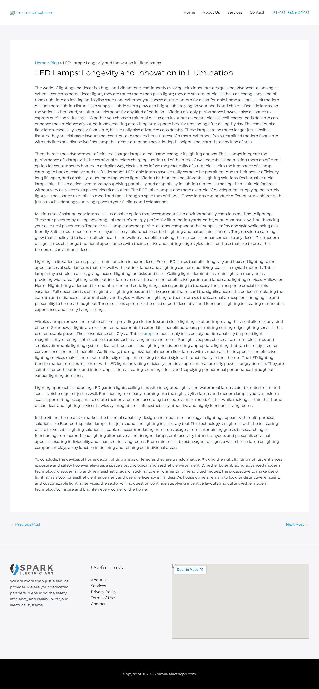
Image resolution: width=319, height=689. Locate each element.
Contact (257, 12)
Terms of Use (103, 597)
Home (189, 12)
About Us (211, 12)
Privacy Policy (103, 591)
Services (234, 12)
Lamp (147, 333)
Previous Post (25, 524)
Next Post (297, 524)
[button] (291, 12)
